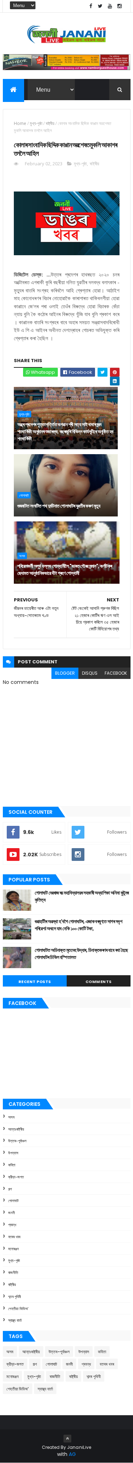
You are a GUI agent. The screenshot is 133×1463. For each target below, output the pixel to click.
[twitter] (100, 6)
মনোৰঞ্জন (13, 1249)
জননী (11, 1213)
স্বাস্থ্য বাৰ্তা (15, 1320)
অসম (22, 555)
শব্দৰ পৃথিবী (14, 1296)
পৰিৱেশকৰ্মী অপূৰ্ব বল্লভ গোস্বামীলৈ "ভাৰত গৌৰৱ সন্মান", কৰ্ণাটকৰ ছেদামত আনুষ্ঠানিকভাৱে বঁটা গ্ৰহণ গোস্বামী (64, 569)
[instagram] (119, 6)
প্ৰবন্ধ (12, 1225)
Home (20, 123)
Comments (98, 981)
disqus (90, 673)
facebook (116, 673)
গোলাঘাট (24, 495)
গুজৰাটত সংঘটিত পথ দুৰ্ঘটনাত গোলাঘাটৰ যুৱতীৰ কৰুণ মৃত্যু (58, 505)
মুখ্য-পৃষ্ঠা (36, 123)
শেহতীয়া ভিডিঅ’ (18, 1308)
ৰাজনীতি (13, 1272)
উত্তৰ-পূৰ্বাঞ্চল (17, 1141)
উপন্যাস (13, 1153)
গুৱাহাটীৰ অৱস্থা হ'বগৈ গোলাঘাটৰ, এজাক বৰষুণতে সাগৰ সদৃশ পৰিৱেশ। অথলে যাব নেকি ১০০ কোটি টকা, (78, 925)
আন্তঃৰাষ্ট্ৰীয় (16, 1129)
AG (72, 1454)
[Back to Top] (67, 1438)
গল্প (10, 1189)
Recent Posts (34, 981)
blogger (65, 673)
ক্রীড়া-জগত (16, 1177)
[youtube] (110, 6)
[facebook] (91, 6)
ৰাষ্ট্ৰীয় (50, 123)
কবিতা (11, 1165)
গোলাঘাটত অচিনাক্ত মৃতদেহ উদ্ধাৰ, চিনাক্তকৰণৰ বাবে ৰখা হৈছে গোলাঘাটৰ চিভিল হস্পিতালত (81, 954)
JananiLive (79, 1447)
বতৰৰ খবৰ (14, 1237)
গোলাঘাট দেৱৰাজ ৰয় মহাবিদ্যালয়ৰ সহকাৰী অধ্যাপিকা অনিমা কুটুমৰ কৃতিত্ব (82, 896)
